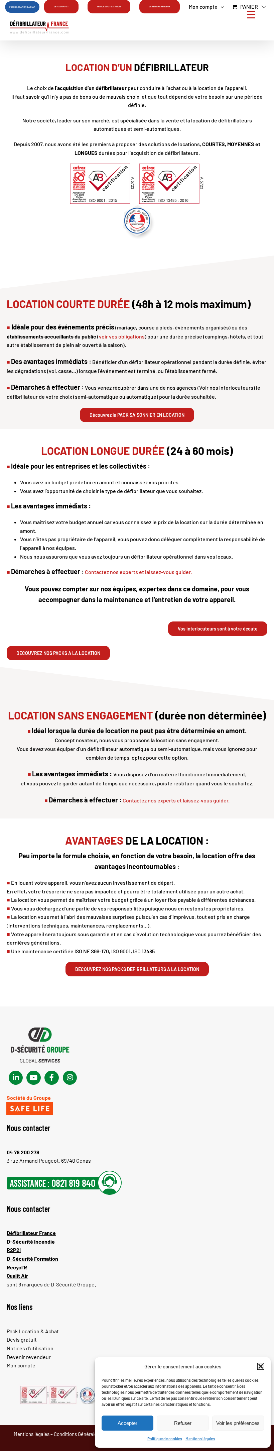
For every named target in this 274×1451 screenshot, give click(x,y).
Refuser (182, 1423)
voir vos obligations (122, 336)
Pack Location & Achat (33, 1331)
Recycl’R (17, 1267)
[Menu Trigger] (251, 14)
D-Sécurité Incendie (31, 1241)
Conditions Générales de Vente (86, 1434)
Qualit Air (17, 1275)
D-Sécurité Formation (32, 1258)
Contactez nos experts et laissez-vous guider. (138, 572)
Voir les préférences (238, 1423)
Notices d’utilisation (30, 1348)
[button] (260, 1366)
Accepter (127, 1423)
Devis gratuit (22, 1339)
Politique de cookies (164, 1438)
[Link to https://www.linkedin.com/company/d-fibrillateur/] (16, 1078)
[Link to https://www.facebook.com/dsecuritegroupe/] (51, 1078)
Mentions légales (200, 1438)
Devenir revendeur (29, 1357)
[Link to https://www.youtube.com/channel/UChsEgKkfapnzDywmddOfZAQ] (33, 1078)
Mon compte (21, 1365)
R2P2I (14, 1250)
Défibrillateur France (31, 1233)
